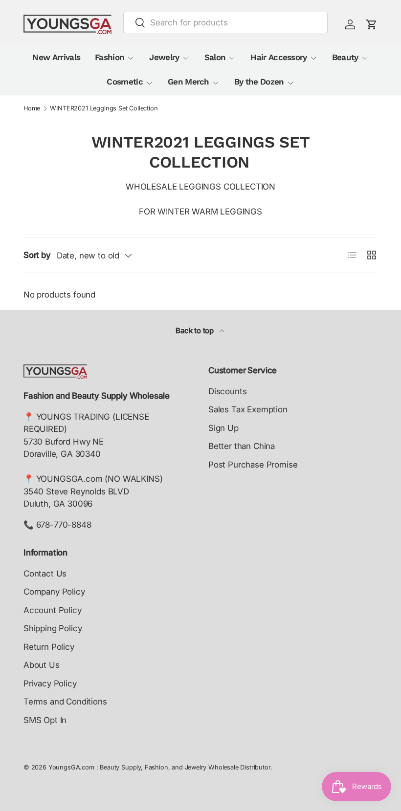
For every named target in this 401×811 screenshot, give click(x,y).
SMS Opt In (45, 720)
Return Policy (48, 647)
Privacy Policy (50, 683)
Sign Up (223, 428)
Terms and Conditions (65, 701)
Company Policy (54, 592)
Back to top (196, 330)
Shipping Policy (52, 628)
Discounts (227, 391)
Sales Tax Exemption (248, 409)
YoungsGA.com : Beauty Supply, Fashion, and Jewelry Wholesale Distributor (159, 767)
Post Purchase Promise (252, 465)
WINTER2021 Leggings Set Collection (103, 109)
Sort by (37, 255)
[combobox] (225, 22)
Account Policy (52, 610)
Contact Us (45, 573)
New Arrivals (56, 57)
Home (31, 109)
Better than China (241, 446)
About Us (41, 665)
